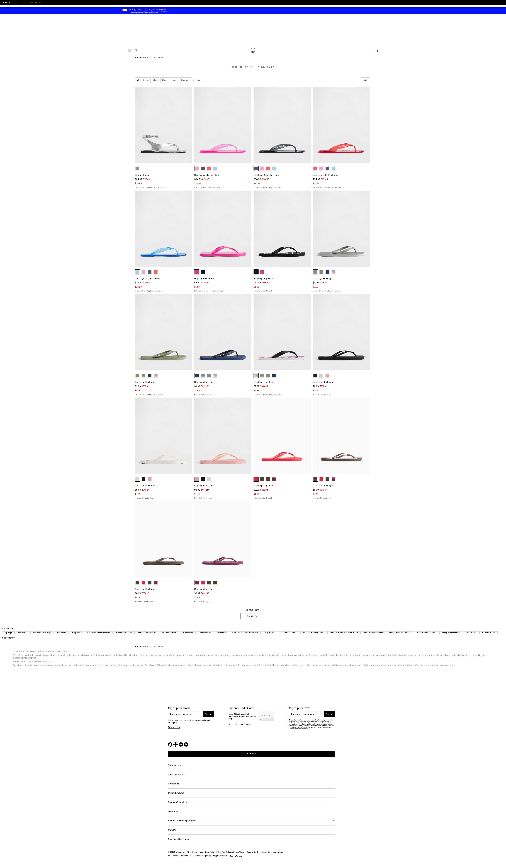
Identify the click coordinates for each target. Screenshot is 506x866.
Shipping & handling (178, 802)
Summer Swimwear (124, 633)
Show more (7, 638)
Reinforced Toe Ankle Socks (98, 633)
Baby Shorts (221, 633)
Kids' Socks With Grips (42, 633)
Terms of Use (252, 852)
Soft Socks (22, 633)
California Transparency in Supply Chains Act (210, 856)
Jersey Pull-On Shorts (451, 633)
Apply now (233, 724)
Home (138, 57)
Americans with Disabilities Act (179, 856)
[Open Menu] (130, 50)
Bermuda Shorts (488, 633)
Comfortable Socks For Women (245, 633)
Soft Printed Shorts (169, 633)
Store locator (174, 765)
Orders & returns (176, 793)
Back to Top (252, 616)
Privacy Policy (192, 852)
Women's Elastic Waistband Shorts (344, 633)
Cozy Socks (269, 633)
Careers (172, 830)
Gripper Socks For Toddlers (400, 633)
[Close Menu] (25, 6)
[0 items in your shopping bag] (376, 50)
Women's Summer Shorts (313, 633)
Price (174, 80)
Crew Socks (188, 633)
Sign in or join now (269, 6)
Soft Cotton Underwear (373, 633)
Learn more (245, 724)
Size (155, 80)
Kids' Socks (61, 633)
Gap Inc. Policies (236, 856)
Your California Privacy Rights (233, 852)
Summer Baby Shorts (147, 633)
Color (164, 80)
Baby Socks (77, 633)
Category (185, 80)
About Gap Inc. (278, 852)
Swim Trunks (470, 633)
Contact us (173, 783)
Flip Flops (8, 633)
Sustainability (264, 852)
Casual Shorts (205, 633)
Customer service (176, 774)
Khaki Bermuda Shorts (426, 633)
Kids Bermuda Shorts (288, 633)
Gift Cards (173, 811)
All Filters (144, 80)
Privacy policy (174, 727)
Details (279, 6)
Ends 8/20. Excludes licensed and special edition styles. (143, 12)
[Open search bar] (136, 50)
